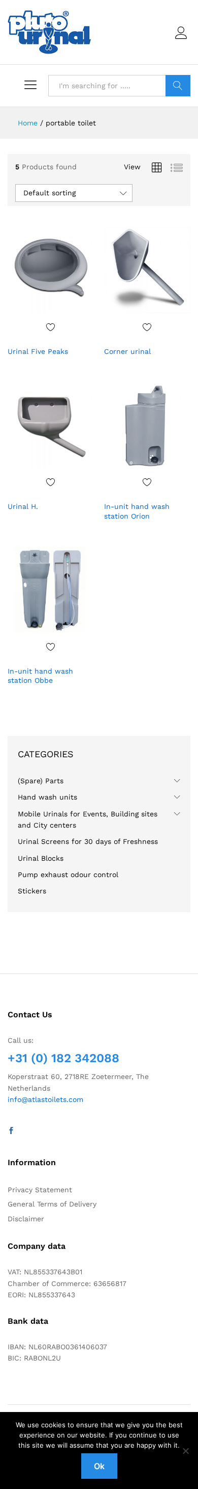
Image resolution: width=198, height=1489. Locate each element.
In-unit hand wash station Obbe (40, 675)
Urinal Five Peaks (38, 351)
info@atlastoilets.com (45, 1099)
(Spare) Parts (40, 781)
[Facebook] (11, 1131)
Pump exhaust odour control (68, 874)
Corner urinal (127, 351)
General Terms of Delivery (52, 1204)
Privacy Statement (40, 1190)
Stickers (32, 891)
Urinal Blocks (40, 858)
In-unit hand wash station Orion (137, 511)
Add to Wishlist (50, 327)
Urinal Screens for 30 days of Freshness (88, 841)
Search (178, 85)
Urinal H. (23, 506)
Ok (99, 1466)
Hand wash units (47, 797)
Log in (182, 39)
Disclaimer (26, 1219)
